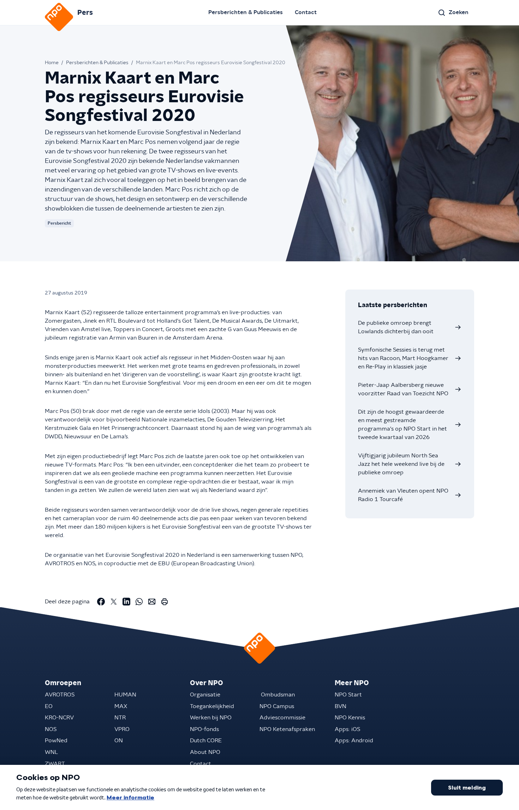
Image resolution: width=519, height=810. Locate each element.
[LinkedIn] (126, 601)
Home (52, 62)
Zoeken (459, 12)
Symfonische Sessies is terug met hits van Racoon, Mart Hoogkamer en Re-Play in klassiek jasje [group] (403, 358)
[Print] (164, 601)
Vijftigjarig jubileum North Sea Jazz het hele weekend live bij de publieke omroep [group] (401, 464)
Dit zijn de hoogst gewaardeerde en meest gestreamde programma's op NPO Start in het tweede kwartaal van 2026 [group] (402, 424)
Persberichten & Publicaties (245, 12)
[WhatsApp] (139, 601)
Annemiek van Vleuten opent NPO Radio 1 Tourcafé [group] (403, 495)
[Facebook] (101, 601)
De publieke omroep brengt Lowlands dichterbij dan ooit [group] (396, 327)
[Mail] (151, 601)
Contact (306, 12)
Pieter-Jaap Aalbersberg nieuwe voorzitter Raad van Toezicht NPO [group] (403, 389)
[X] (113, 601)
